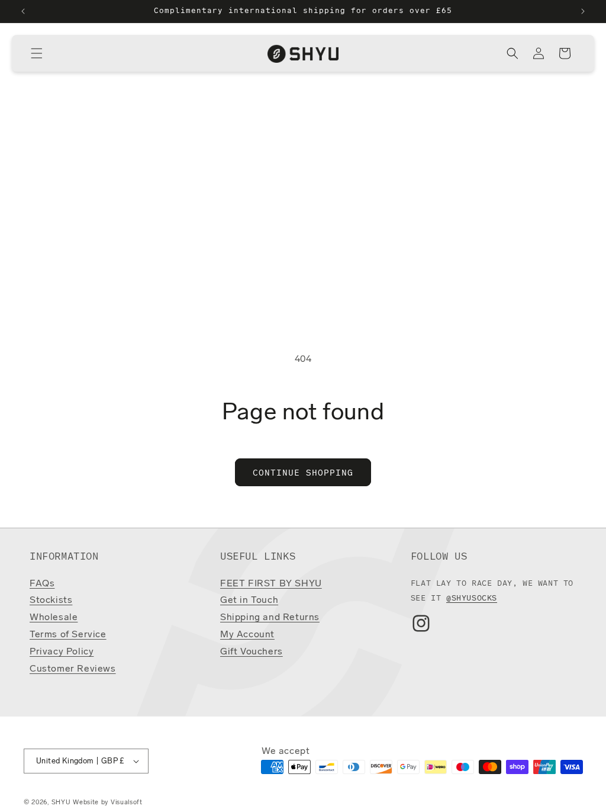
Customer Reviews (73, 669)
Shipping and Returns (270, 617)
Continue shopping (303, 472)
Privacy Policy (62, 652)
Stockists (51, 600)
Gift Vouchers (251, 652)
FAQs (42, 584)
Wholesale (54, 617)
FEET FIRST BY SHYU (271, 584)
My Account (247, 635)
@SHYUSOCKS (471, 598)
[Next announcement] (583, 11)
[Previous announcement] (23, 11)
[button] (37, 53)
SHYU (61, 803)
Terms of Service (68, 635)
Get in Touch (249, 600)
